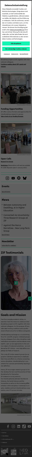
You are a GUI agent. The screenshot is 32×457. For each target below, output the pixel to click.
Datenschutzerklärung (17, 30)
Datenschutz (14, 54)
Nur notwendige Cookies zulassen (16, 49)
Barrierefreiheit (24, 54)
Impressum (7, 54)
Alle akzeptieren (16, 43)
